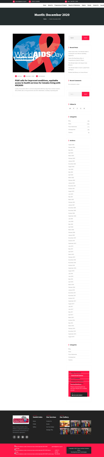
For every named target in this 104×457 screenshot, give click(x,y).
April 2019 (70, 251)
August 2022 (71, 166)
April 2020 (70, 227)
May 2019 (70, 249)
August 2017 (71, 303)
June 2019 (70, 246)
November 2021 (72, 185)
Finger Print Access (76, 373)
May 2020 (70, 224)
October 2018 (71, 265)
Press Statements (72, 126)
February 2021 (71, 202)
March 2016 (71, 325)
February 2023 (71, 158)
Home (44, 5)
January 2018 (71, 290)
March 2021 (71, 199)
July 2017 (70, 306)
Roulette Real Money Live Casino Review (78, 72)
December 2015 (72, 331)
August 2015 (71, 336)
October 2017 (71, 298)
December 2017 (72, 292)
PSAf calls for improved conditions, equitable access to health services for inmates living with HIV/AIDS (37, 83)
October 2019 (71, 240)
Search (85, 37)
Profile (34, 424)
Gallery (34, 427)
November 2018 (72, 262)
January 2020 (71, 235)
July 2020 (70, 218)
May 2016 (70, 323)
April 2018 (70, 281)
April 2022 (70, 174)
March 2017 (71, 317)
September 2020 (72, 216)
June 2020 (70, 221)
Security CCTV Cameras (77, 383)
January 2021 (71, 205)
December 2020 (72, 207)
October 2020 (71, 213)
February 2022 (71, 180)
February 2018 (71, 287)
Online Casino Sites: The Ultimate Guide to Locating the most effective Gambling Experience (78, 53)
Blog (69, 121)
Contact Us (96, 5)
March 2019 (71, 254)
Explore (84, 5)
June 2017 (70, 309)
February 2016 (71, 328)
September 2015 (72, 334)
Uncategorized (71, 129)
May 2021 (70, 196)
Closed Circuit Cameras (77, 375)
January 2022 (71, 183)
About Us (50, 5)
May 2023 (70, 150)
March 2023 (71, 155)
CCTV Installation (75, 378)
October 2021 (71, 188)
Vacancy (70, 132)
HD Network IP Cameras (77, 381)
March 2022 (71, 177)
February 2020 (71, 232)
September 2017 (72, 301)
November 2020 (72, 210)
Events (48, 424)
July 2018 (70, 273)
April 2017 (70, 314)
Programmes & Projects (61, 5)
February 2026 (71, 147)
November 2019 (72, 238)
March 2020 (71, 229)
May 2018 (70, 279)
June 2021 (70, 194)
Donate (89, 5)
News (69, 123)
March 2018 (71, 284)
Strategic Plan (49, 429)
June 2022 (70, 169)
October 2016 (71, 320)
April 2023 (70, 153)
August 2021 (71, 191)
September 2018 (72, 268)
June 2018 (70, 276)
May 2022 (70, 172)
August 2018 (71, 271)
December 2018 (72, 260)
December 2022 (72, 164)
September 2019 (72, 243)
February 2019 (71, 257)
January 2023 (71, 161)
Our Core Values (50, 427)
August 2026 (71, 144)
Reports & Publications (74, 5)
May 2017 (70, 312)
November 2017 (72, 295)
